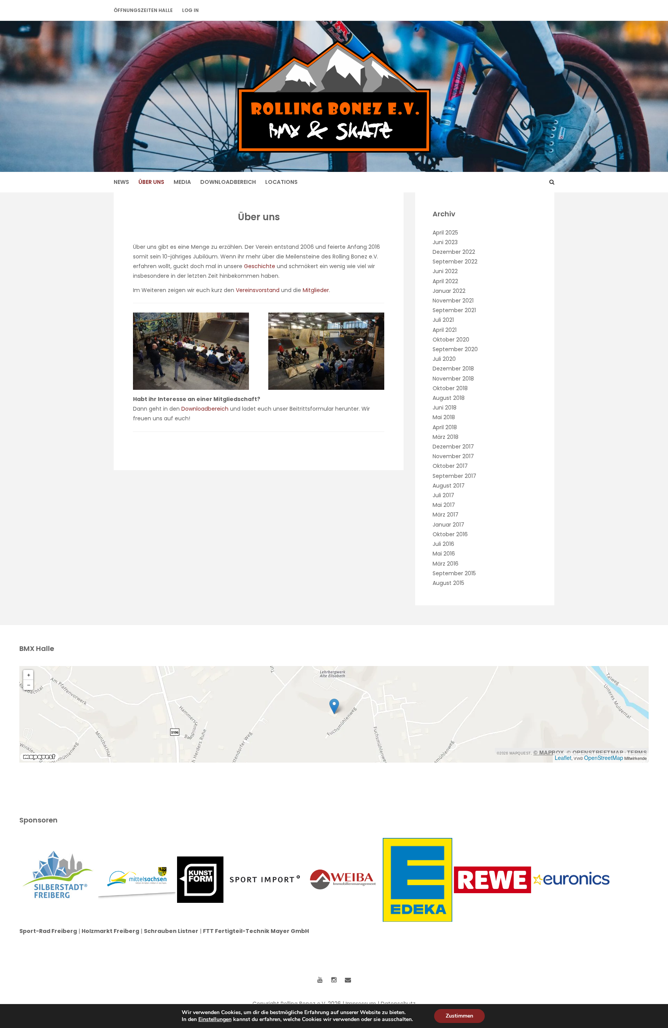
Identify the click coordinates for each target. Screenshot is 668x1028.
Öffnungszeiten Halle (143, 10)
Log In (190, 10)
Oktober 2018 (450, 388)
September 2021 (454, 310)
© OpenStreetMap (595, 752)
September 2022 (455, 261)
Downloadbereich (228, 182)
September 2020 (455, 349)
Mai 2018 (444, 417)
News (121, 182)
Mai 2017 (444, 505)
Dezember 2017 (453, 446)
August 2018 (449, 398)
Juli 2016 (443, 544)
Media (182, 182)
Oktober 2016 (450, 534)
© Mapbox (548, 752)
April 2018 (445, 427)
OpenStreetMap (603, 757)
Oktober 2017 (450, 466)
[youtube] (320, 980)
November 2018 (453, 378)
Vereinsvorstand (258, 290)
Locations (281, 182)
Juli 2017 (443, 495)
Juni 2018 (445, 407)
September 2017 (454, 476)
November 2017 (453, 456)
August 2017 (449, 485)
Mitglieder (316, 290)
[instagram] (334, 980)
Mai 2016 (444, 553)
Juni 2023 (445, 242)
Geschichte (259, 266)
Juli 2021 (443, 320)
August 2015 (448, 583)
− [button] (28, 685)
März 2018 (445, 437)
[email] (348, 980)
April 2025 (445, 232)
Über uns (151, 182)
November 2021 (453, 300)
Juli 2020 (444, 359)
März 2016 (445, 564)
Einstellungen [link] (215, 1019)
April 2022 (445, 281)
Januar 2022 (449, 291)
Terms (637, 752)
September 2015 (454, 573)
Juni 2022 (445, 271)
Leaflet (563, 757)
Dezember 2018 (453, 368)
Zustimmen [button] (459, 1016)
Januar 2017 (448, 524)
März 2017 (445, 514)
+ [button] (28, 675)
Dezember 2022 (454, 252)
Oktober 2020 (451, 339)
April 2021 (445, 330)
